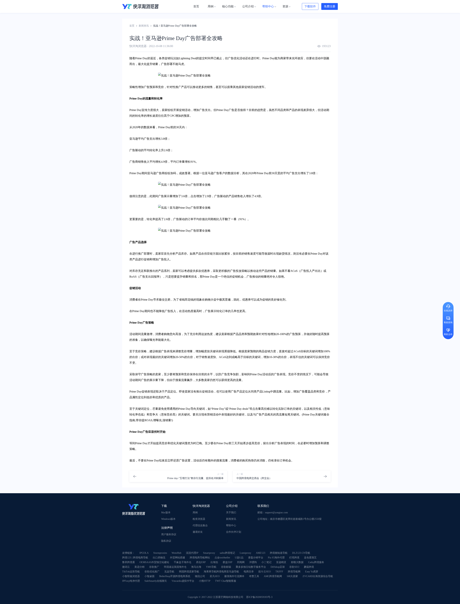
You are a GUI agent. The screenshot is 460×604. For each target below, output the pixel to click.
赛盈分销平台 (255, 557)
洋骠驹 (253, 562)
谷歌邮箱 (226, 567)
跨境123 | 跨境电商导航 (135, 557)
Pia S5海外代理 (276, 557)
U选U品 (239, 557)
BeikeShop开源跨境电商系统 (174, 576)
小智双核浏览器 (131, 576)
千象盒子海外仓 (182, 562)
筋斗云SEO (264, 571)
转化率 (158, 98)
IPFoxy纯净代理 (131, 581)
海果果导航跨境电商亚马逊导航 (221, 571)
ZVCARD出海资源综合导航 (318, 576)
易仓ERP (201, 562)
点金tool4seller (222, 557)
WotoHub (176, 553)
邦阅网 (241, 562)
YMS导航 (211, 567)
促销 (167, 58)
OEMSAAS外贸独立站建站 (154, 562)
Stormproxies (160, 553)
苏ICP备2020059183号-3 (259, 597)
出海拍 (214, 562)
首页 (131, 25)
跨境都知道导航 (279, 553)
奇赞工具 (254, 576)
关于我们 (231, 512)
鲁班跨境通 (128, 562)
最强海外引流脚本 (234, 576)
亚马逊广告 (154, 173)
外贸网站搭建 (177, 557)
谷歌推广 (154, 567)
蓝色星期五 (310, 557)
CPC (172, 115)
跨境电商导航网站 (200, 557)
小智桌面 (149, 576)
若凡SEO (215, 576)
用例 (195, 512)
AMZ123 (260, 553)
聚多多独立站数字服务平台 (251, 567)
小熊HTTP (204, 581)
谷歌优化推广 (152, 571)
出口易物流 (159, 557)
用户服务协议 (168, 534)
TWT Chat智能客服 (225, 581)
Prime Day (141, 58)
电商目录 (249, 571)
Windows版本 (168, 519)
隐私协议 (166, 541)
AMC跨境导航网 (273, 576)
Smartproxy (209, 553)
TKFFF (279, 571)
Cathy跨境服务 (316, 562)
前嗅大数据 (297, 562)
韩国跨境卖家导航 (189, 571)
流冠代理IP (192, 553)
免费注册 (329, 6)
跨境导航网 (294, 571)
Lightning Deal (187, 58)
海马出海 (196, 567)
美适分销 (139, 567)
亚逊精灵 (281, 562)
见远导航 (169, 571)
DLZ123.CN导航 (301, 553)
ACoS (294, 270)
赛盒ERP (227, 562)
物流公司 (200, 576)
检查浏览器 (199, 519)
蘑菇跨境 (309, 567)
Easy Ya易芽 (311, 571)
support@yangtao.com (276, 512)
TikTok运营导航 (131, 571)
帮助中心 (231, 525)
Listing (266, 391)
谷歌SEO (294, 567)
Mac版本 (166, 512)
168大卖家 (292, 576)
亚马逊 (133, 138)
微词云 (126, 567)
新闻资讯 (144, 25)
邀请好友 (198, 532)
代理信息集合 (200, 525)
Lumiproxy (245, 553)
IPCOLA (144, 553)
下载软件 (310, 6)
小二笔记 (266, 562)
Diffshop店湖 (278, 567)
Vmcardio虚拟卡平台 (183, 581)
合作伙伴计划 (233, 532)
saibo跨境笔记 (227, 553)
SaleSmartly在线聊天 (155, 581)
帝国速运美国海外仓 (175, 567)
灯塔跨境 (294, 557)
